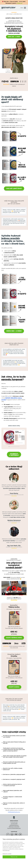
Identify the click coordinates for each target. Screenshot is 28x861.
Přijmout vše (14, 856)
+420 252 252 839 (14, 823)
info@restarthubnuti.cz (14, 812)
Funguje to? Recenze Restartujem (14, 828)
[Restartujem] (8, 8)
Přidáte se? (19, 3)
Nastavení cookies (7, 853)
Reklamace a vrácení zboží (14, 826)
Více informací (6, 850)
